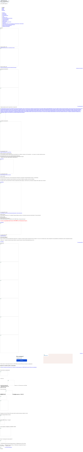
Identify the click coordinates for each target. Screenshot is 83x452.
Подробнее (2, 158)
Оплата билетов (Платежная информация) (8, 24)
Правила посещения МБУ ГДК (6, 25)
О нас (3, 16)
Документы (4, 22)
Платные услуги (4, 17)
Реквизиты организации (6, 26)
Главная (3, 7)
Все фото (81, 353)
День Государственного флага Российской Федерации (8, 67)
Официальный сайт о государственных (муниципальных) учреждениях (13, 23)
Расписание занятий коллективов (7, 18)
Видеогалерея (4, 14)
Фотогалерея (4, 13)
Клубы (3, 9)
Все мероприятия (80, 106)
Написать (21, 360)
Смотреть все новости (79, 68)
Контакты (3, 10)
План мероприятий (5, 15)
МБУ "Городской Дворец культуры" (5, 174)
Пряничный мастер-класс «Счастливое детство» (7, 47)
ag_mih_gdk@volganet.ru (8, 447)
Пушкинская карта (3, 235)
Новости (3, 12)
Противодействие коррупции (6, 21)
